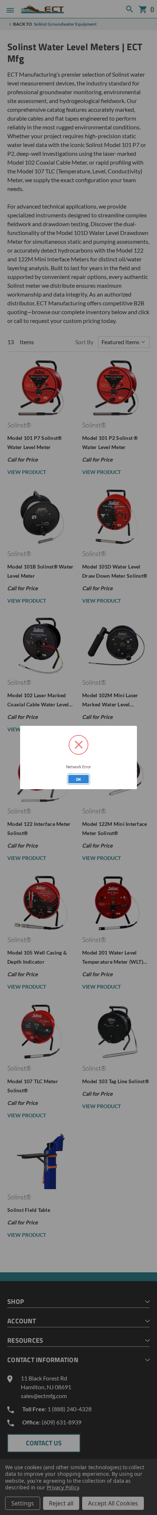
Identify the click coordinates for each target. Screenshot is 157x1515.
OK (78, 779)
